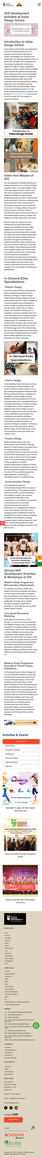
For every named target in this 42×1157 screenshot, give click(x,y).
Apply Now (13, 1119)
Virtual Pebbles (22, 1154)
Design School (19, 94)
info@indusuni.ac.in (13, 1103)
